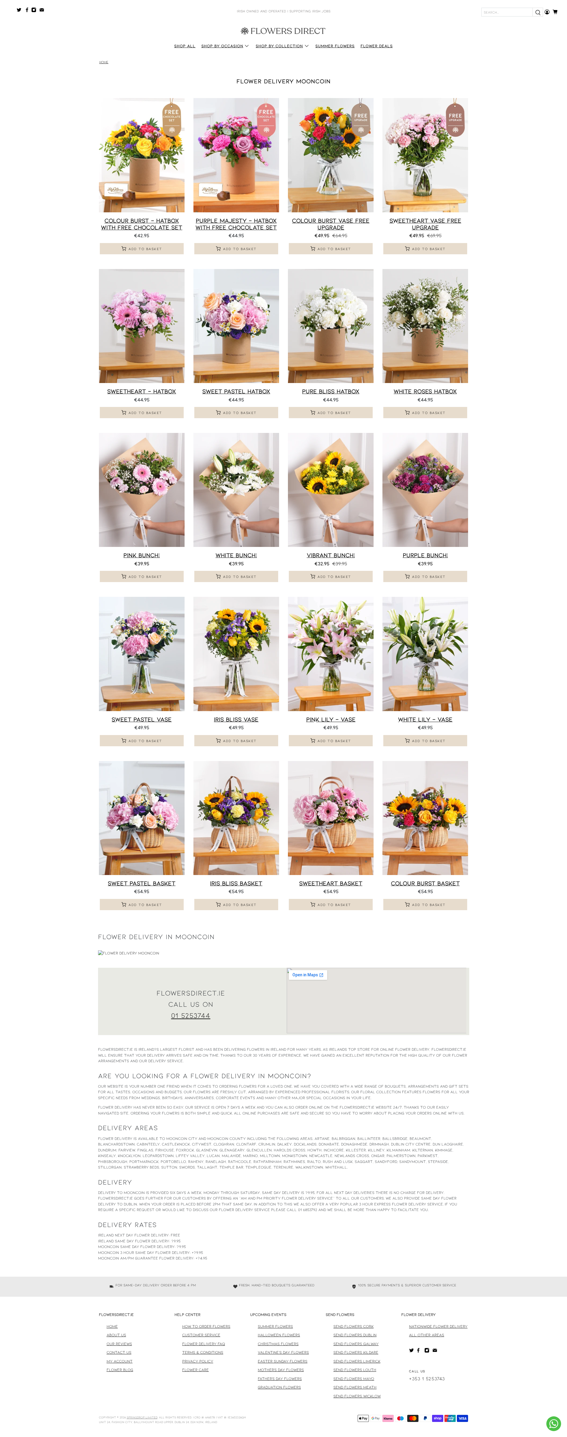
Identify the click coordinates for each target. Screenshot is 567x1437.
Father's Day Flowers (280, 1378)
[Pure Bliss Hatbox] (331, 326)
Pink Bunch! (141, 554)
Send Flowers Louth (354, 1369)
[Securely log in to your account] (547, 12)
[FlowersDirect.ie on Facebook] (28, 11)
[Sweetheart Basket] (331, 818)
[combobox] (507, 12)
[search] (537, 12)
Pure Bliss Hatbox (330, 391)
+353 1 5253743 (427, 1378)
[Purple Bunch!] (425, 490)
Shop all (184, 45)
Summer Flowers (335, 45)
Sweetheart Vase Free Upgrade (425, 224)
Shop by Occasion (222, 45)
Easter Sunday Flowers (282, 1361)
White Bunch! (236, 554)
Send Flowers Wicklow (357, 1396)
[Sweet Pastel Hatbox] (236, 326)
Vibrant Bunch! (331, 554)
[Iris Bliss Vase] (236, 654)
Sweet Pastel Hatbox (236, 391)
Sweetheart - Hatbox (141, 391)
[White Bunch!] (236, 490)
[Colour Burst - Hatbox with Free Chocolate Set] (142, 155)
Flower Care (195, 1369)
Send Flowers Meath (355, 1387)
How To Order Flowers (206, 1326)
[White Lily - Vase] (425, 654)
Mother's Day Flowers (281, 1369)
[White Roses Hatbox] (425, 326)
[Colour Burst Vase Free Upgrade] (331, 155)
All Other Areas (426, 1334)
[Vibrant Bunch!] (331, 490)
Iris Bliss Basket (236, 883)
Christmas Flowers (278, 1343)
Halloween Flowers (279, 1334)
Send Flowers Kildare (355, 1352)
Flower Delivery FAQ (203, 1343)
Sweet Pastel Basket (141, 883)
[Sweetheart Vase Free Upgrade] (425, 155)
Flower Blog (120, 1369)
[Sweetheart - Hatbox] (142, 326)
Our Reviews (119, 1343)
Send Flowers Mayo (353, 1378)
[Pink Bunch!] (142, 490)
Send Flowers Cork (353, 1326)
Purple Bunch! (425, 554)
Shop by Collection (279, 45)
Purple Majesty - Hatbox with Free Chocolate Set (236, 224)
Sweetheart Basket (330, 883)
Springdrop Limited (142, 1417)
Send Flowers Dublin (355, 1334)
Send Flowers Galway (356, 1343)
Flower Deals (377, 45)
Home (103, 62)
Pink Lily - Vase (331, 719)
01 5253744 (190, 1015)
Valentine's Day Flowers (283, 1352)
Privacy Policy (197, 1361)
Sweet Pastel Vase (142, 719)
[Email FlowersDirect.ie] (43, 11)
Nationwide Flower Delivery (438, 1326)
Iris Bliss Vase (236, 719)
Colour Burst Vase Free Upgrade (330, 224)
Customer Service (201, 1334)
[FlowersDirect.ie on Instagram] (35, 11)
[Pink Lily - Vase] (331, 654)
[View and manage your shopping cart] (557, 11)
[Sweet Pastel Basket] (142, 818)
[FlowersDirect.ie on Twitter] (21, 11)
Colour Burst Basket (425, 883)
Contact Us (119, 1352)
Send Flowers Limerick (356, 1361)
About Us (116, 1334)
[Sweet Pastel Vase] (142, 654)
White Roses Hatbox (425, 391)
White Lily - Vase (425, 719)
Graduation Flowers (279, 1387)
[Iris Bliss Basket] (236, 818)
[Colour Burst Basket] (425, 818)
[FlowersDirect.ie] (283, 30)
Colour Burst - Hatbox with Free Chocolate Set (141, 224)
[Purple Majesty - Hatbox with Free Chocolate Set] (236, 155)
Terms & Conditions (202, 1352)
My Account (120, 1361)
